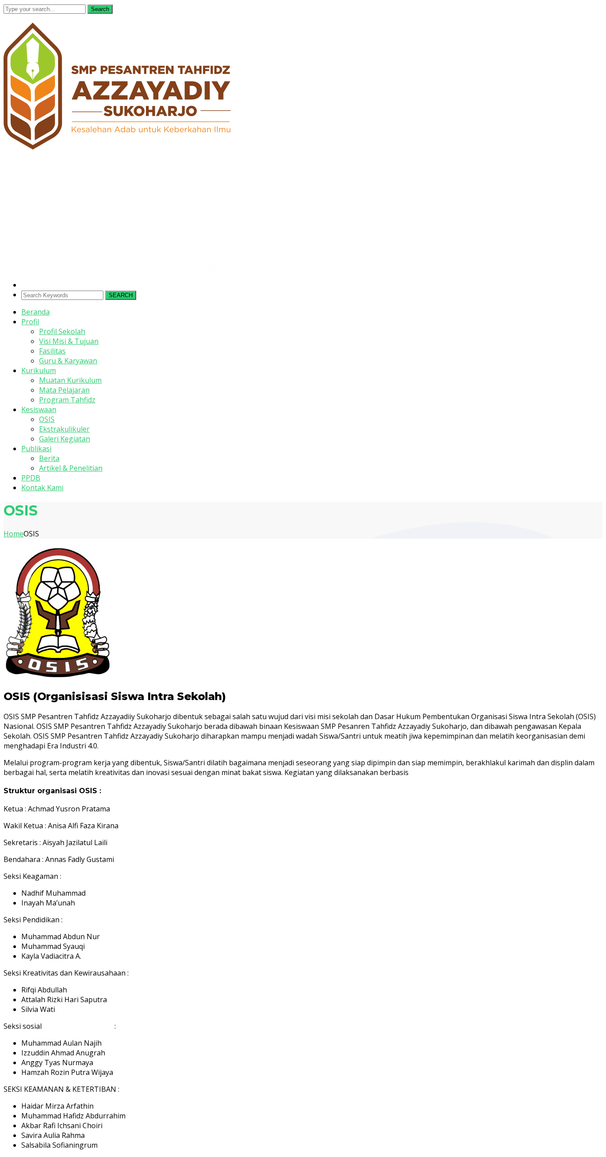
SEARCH (121, 295)
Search (100, 9)
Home (14, 534)
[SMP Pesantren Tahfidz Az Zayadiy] (117, 147)
